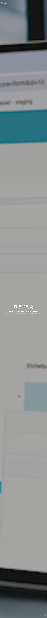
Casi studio (27, 2)
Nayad (4, 3)
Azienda (10, 2)
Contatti (38, 2)
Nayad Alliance (21, 2)
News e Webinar (33, 2)
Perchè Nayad (15, 2)
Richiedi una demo (43, 3)
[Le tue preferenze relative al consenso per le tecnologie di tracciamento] (45, 616)
